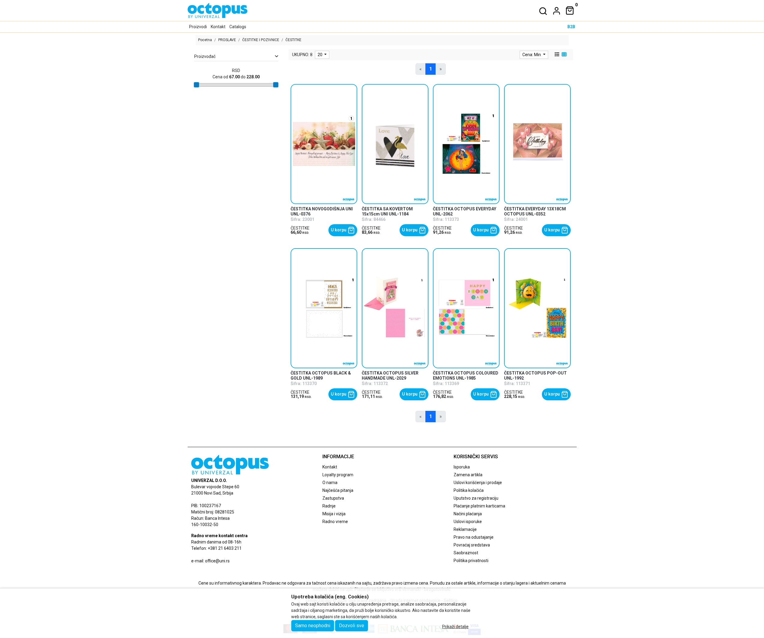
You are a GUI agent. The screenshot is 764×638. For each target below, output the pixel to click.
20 (320, 54)
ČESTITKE (300, 228)
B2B (571, 26)
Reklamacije (465, 529)
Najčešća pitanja (337, 490)
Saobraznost (466, 552)
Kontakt (218, 26)
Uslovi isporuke (468, 521)
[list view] (557, 54)
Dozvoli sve (351, 625)
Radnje (329, 506)
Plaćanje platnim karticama (479, 506)
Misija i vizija (334, 513)
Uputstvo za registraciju (476, 498)
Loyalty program (337, 474)
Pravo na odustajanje (474, 537)
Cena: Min (532, 54)
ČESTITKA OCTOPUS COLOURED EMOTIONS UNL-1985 (465, 376)
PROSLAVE (227, 40)
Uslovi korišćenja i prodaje (478, 482)
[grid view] (563, 54)
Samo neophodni (312, 625)
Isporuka (462, 467)
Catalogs (237, 26)
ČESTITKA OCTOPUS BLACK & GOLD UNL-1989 (321, 376)
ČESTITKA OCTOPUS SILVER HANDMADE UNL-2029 (390, 376)
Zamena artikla (468, 474)
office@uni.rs (217, 560)
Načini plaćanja (468, 513)
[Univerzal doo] (217, 10)
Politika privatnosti (471, 560)
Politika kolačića (469, 490)
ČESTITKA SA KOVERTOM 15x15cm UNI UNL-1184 (387, 211)
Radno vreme (335, 521)
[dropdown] (555, 11)
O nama (329, 482)
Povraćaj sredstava (472, 545)
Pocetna (205, 40)
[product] (324, 144)
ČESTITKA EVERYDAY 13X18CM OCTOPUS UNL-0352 (535, 211)
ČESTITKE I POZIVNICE (260, 40)
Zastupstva (333, 498)
